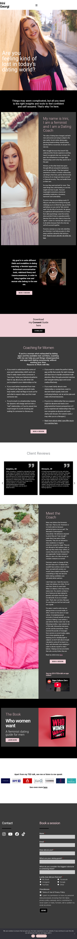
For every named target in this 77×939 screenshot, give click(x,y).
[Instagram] (4, 834)
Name (42, 833)
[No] (74, 934)
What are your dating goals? (51, 858)
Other (62, 885)
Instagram (46, 882)
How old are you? (47, 850)
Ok (33, 936)
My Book (45, 879)
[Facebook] (17, 834)
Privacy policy (41, 936)
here (61, 655)
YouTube (45, 885)
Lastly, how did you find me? (51, 877)
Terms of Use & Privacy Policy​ (53, 892)
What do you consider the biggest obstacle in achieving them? (57, 868)
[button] (36, 5)
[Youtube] (10, 834)
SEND (43, 910)
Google (62, 882)
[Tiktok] (23, 834)
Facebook (64, 879)
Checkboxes (45, 889)
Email (42, 842)
